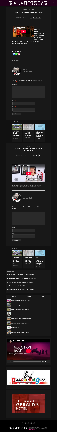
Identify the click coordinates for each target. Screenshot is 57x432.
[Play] (9, 361)
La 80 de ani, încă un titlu (13, 285)
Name (14, 100)
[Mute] (46, 361)
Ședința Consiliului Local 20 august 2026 (17, 289)
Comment (15, 84)
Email (14, 107)
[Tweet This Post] (34, 17)
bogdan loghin (23, 185)
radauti (14, 186)
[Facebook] (14, 54)
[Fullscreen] (48, 361)
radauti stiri (19, 186)
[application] (28, 351)
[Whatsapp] (16, 54)
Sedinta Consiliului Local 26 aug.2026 (16, 282)
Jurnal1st (27, 71)
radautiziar (24, 186)
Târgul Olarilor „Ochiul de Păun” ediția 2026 (18, 278)
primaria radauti (38, 185)
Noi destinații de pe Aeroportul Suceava (17, 274)
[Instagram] (19, 54)
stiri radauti (30, 186)
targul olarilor (37, 186)
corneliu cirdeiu (30, 185)
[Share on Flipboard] (36, 17)
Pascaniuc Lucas (32, 429)
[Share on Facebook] (31, 17)
